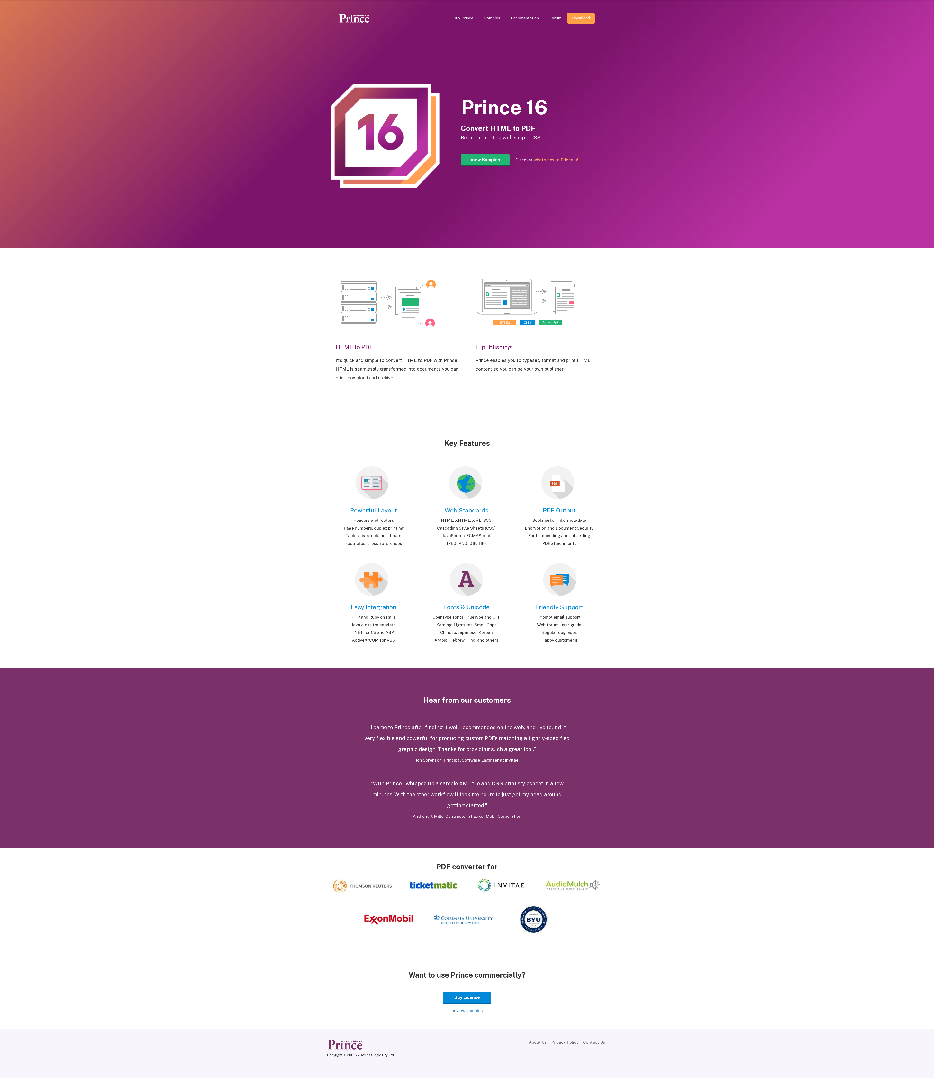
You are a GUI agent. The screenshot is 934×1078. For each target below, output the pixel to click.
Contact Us (594, 1042)
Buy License (467, 997)
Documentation (525, 18)
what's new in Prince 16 (556, 159)
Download (581, 18)
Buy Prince (463, 18)
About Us (538, 1042)
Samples (492, 18)
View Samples (485, 159)
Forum (555, 18)
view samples (470, 1010)
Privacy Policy (565, 1042)
